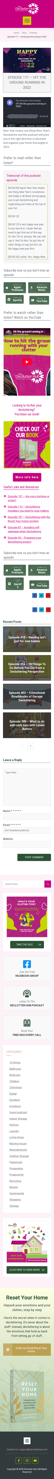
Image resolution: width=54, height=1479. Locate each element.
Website (8, 838)
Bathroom (15, 1068)
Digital (13, 1093)
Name (12, 811)
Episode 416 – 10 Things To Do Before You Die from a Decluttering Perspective (27, 668)
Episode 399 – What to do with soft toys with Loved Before (27, 725)
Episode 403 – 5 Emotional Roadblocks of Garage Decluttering (27, 696)
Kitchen (14, 1124)
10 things (15, 1062)
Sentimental (16, 1193)
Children (14, 1081)
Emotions (15, 1106)
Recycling (15, 1181)
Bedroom (14, 1075)
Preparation (16, 1168)
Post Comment (34, 857)
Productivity (16, 1174)
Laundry (14, 1131)
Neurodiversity (18, 1149)
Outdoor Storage (19, 1156)
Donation (14, 1099)
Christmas (15, 1087)
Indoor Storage (18, 1118)
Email (12, 824)
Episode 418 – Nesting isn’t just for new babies (27, 639)
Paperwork (15, 1162)
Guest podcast (18, 1112)
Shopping (15, 1199)
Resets (13, 1187)
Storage (14, 1205)
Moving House (18, 1143)
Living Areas (16, 1137)
